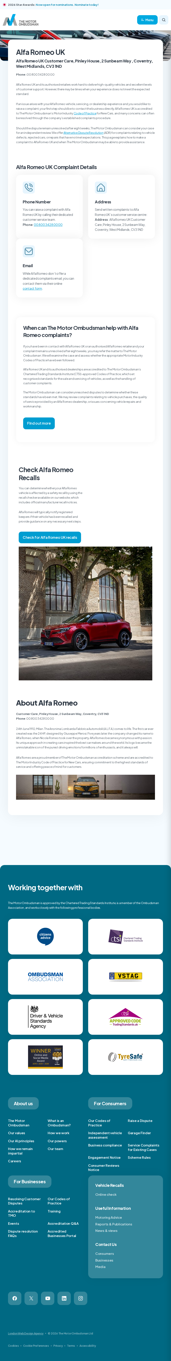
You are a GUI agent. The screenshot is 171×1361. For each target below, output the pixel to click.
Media (100, 1266)
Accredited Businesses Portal (62, 1233)
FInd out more (39, 423)
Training (54, 1211)
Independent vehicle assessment (105, 1135)
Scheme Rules (139, 1157)
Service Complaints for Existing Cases (143, 1147)
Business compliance (105, 1145)
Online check (105, 1194)
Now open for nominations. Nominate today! (67, 4)
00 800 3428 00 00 (48, 225)
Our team (55, 1148)
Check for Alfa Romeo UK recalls (50, 537)
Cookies (13, 1345)
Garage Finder (139, 1133)
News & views (106, 1230)
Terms (71, 1345)
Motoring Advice (108, 1217)
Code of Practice (85, 113)
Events (13, 1223)
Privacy (58, 1345)
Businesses (104, 1260)
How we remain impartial (20, 1150)
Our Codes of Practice (99, 1122)
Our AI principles (21, 1141)
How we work (58, 1133)
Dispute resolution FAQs (23, 1233)
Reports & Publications (113, 1224)
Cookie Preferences (36, 1345)
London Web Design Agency (25, 1333)
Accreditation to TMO (21, 1213)
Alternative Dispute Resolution (83, 132)
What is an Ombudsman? (59, 1122)
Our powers (57, 1141)
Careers (14, 1161)
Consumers (104, 1253)
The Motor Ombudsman (18, 1122)
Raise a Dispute (140, 1120)
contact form (32, 288)
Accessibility (87, 1345)
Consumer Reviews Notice (103, 1167)
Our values (16, 1133)
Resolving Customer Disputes (24, 1201)
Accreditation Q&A (63, 1223)
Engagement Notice (104, 1157)
